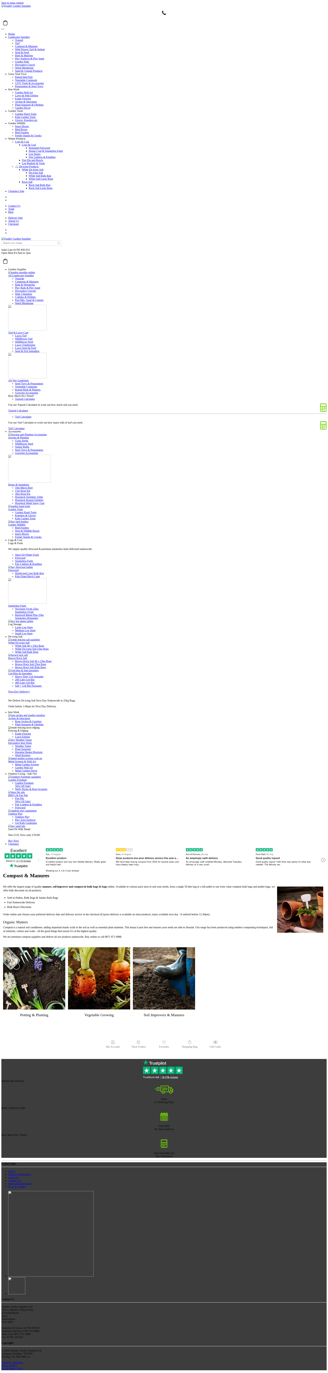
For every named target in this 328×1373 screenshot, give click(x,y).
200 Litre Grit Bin (25, 679)
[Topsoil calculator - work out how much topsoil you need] (164, 1147)
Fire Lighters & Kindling (42, 157)
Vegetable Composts (26, 80)
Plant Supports (23, 749)
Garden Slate (22, 61)
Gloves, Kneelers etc (26, 120)
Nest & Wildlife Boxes (27, 530)
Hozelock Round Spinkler (29, 500)
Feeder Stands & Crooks (28, 135)
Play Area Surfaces (25, 819)
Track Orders (138, 1046)
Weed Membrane (24, 67)
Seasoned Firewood (39, 147)
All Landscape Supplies (21, 275)
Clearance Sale (16, 191)
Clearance (13, 843)
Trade (11, 208)
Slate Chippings (23, 293)
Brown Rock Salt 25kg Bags (30, 664)
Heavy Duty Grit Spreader (29, 676)
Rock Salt (27, 181)
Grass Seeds (21, 440)
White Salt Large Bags (41, 178)
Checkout (13, 224)
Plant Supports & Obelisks (29, 104)
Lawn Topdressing (25, 344)
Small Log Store (24, 633)
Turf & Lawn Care (18, 332)
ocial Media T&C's (13, 1368)
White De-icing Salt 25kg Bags (32, 648)
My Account (113, 1046)
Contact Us (14, 205)
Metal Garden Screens (27, 764)
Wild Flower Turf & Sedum (30, 49)
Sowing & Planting (18, 437)
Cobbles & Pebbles (25, 297)
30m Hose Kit (22, 493)
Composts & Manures (27, 281)
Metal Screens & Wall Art (22, 761)
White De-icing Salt (19, 642)
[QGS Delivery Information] (164, 1092)
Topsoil (19, 40)
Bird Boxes (21, 129)
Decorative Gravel (25, 64)
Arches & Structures (26, 101)
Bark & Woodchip (25, 284)
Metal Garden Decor (26, 770)
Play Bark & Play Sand (27, 287)
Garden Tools (15, 509)
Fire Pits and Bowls (32, 160)
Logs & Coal (22, 141)
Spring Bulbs (22, 446)
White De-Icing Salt (32, 169)
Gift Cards (215, 1046)
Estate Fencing (23, 98)
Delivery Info (15, 217)
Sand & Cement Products (28, 70)
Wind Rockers (22, 755)
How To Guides (17, 1186)
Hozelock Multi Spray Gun (29, 503)
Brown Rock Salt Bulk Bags (30, 667)
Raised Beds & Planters (27, 389)
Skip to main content (12, 2)
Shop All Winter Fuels (27, 554)
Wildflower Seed (24, 341)
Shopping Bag (189, 1046)
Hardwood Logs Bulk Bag (29, 573)
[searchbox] (31, 243)
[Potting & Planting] (34, 978)
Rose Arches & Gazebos (28, 721)
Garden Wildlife (16, 524)
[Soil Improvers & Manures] (164, 978)
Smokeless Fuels (24, 560)
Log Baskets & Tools (33, 163)
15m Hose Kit (22, 490)
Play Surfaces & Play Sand (29, 58)
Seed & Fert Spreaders (27, 351)
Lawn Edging (22, 736)
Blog (10, 212)
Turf (17, 43)
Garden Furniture (17, 779)
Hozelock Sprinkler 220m (29, 497)
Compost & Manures (26, 46)
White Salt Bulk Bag (40, 175)
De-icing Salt (36, 172)
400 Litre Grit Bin (25, 682)
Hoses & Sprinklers (18, 484)
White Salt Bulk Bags (26, 651)
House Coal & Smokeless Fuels (46, 150)
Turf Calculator (23, 416)
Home (11, 33)
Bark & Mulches (24, 55)
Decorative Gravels (25, 290)
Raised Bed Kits (24, 77)
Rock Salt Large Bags (40, 188)
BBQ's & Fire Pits (18, 795)
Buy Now (13, 840)
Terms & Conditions (12, 1362)
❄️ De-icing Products (27, 166)
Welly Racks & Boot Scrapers (31, 789)
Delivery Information (19, 1174)
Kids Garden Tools (25, 117)
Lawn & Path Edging (26, 95)
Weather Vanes (23, 746)
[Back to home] (16, 5)
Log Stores (34, 154)
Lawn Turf (21, 335)
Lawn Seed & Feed (25, 348)
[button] (5, 23)
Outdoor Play (15, 813)
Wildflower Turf (23, 338)
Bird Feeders (22, 132)
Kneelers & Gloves (25, 515)
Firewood (20, 557)
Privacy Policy (9, 1365)
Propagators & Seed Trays (29, 86)
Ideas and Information (20, 1183)
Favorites (164, 1046)
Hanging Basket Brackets (29, 752)
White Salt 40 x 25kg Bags (29, 645)
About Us (13, 220)
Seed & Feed (22, 52)
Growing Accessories (26, 392)
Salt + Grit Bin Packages (28, 685)
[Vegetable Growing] (99, 978)
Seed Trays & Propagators (29, 383)
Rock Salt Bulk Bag (39, 185)
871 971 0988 (113, 936)
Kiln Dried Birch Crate (27, 576)
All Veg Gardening (18, 380)
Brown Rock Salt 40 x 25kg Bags (33, 661)
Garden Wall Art (24, 92)
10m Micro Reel (24, 487)
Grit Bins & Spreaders (20, 673)
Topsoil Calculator (25, 399)
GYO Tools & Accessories (29, 83)
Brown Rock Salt (17, 658)
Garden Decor (22, 107)
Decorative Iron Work (20, 742)
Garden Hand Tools (25, 114)
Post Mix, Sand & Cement (29, 300)
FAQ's (11, 1171)
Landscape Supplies (19, 37)
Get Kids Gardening (26, 823)
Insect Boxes (22, 126)
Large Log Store (24, 627)
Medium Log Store (25, 630)
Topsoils (19, 278)
